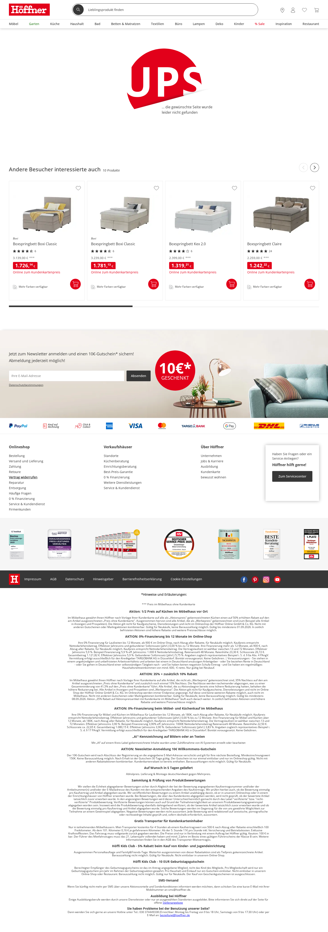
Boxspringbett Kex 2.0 (182, 299)
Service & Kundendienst (27, 504)
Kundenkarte (210, 472)
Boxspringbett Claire (259, 299)
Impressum (32, 579)
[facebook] (244, 579)
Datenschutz (74, 579)
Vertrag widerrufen (23, 477)
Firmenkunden (20, 509)
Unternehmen (211, 456)
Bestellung (17, 456)
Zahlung (15, 466)
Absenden (138, 376)
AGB (53, 579)
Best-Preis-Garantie (118, 472)
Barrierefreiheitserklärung (142, 579)
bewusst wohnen (213, 477)
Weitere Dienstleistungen (123, 482)
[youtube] (277, 579)
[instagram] (266, 579)
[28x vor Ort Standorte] (282, 10)
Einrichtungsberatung (120, 466)
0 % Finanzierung (22, 498)
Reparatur (16, 482)
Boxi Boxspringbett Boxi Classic (33, 299)
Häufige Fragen (20, 493)
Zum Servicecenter (292, 476)
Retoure (15, 472)
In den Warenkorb (75, 284)
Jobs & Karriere (212, 461)
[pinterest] (255, 579)
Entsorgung (17, 488)
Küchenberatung (116, 461)
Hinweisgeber (103, 579)
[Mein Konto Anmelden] (293, 10)
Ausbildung (209, 466)
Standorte (111, 456)
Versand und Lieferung (26, 461)
